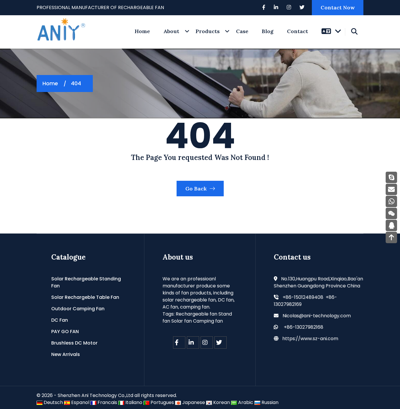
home (142, 31)
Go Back (196, 188)
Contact (297, 31)
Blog (267, 31)
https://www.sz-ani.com (310, 338)
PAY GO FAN (65, 331)
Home (50, 83)
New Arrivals (65, 354)
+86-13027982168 (303, 327)
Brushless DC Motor (74, 343)
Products (208, 31)
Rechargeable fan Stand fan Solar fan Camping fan (197, 317)
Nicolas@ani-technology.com (317, 315)
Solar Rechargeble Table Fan (85, 297)
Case (242, 31)
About (171, 31)
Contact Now (338, 7)
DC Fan (59, 320)
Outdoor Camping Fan (78, 308)
